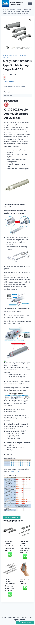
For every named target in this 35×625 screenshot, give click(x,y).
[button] (30, 19)
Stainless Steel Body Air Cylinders (16, 86)
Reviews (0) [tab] (8, 95)
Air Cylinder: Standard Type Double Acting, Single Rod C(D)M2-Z (10, 546)
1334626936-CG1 (9, 81)
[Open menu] (30, 3)
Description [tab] (7, 92)
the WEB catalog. (15, 471)
